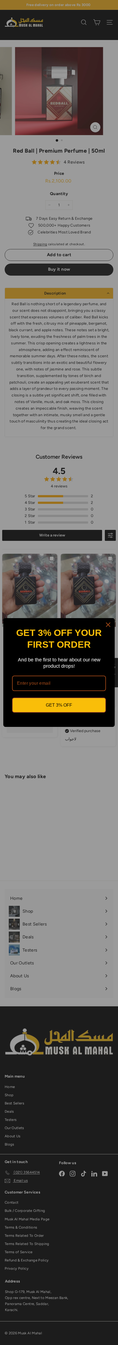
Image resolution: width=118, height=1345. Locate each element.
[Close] (108, 624)
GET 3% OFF (59, 705)
